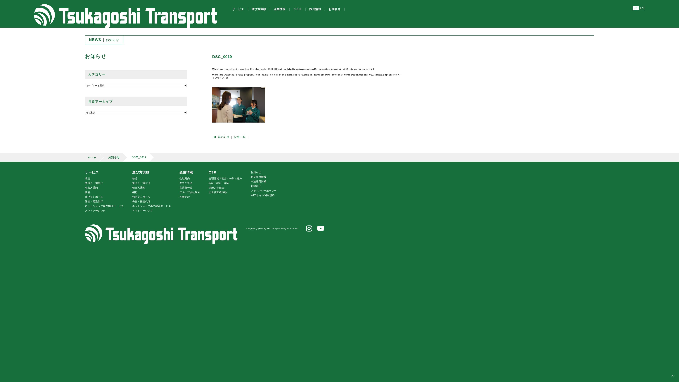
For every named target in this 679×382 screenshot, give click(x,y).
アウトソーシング (95, 210)
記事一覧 (240, 136)
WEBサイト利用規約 (263, 195)
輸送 (87, 178)
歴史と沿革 (185, 183)
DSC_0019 (139, 157)
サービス (92, 172)
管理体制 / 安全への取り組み (225, 178)
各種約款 (184, 196)
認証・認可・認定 (219, 183)
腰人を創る (216, 187)
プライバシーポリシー (264, 190)
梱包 (87, 192)
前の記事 (223, 136)
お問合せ (256, 186)
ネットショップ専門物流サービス (104, 206)
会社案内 (184, 178)
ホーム (92, 157)
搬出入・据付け (94, 183)
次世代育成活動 (218, 192)
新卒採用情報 (258, 176)
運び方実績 (141, 172)
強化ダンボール (94, 196)
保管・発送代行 (94, 201)
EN (641, 8)
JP (635, 8)
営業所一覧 (185, 187)
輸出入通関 (91, 187)
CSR (212, 172)
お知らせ (114, 157)
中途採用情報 (258, 181)
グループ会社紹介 (189, 192)
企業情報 (186, 172)
